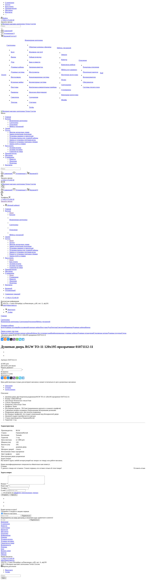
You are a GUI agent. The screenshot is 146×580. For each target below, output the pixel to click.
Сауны (124, 333)
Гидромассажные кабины (22, 333)
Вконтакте (11, 310)
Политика (13, 163)
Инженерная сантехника (18, 121)
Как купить (9, 146)
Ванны (87, 327)
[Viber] (14, 339)
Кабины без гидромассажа (41, 333)
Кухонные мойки (34, 327)
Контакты (8, 165)
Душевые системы (11, 327)
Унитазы (54, 327)
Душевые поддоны (115, 333)
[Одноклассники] (5, 339)
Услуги (7, 130)
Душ (49, 327)
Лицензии (13, 161)
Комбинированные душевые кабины (64, 333)
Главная (8, 117)
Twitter (10, 312)
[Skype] (20, 339)
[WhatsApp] (17, 339)
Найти (4, 578)
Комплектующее (7, 333)
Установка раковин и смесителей (21, 136)
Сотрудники (5, 528)
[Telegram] (23, 339)
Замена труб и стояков (17, 144)
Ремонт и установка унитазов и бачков (23, 142)
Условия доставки (15, 149)
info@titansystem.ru (10, 305)
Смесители (61, 327)
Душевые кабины (78, 327)
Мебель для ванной (16, 126)
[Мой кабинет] (2, 176)
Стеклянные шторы (100, 333)
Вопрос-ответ (6, 551)
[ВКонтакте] (2, 339)
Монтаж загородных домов (19, 132)
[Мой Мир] (8, 339)
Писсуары (44, 327)
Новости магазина (10, 513)
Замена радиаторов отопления (20, 134)
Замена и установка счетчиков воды (22, 140)
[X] (11, 339)
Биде (2, 327)
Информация (5, 535)
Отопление (13, 124)
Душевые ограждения (85, 333)
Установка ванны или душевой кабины (23, 138)
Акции (7, 128)
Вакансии (4, 529)
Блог (2, 549)
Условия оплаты (15, 148)
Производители (11, 153)
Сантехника (13, 123)
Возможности (6, 545)
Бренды (3, 553)
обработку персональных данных (26, 493)
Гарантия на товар (16, 151)
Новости (12, 159)
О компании (9, 157)
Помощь (4, 537)
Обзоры (4, 555)
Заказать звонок (6, 201)
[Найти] (2, 28)
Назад (11, 213)
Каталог (8, 119)
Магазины (9, 155)
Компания (4, 522)
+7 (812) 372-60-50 (7, 20)
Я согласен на (20, 493)
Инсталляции (23, 327)
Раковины (68, 327)
